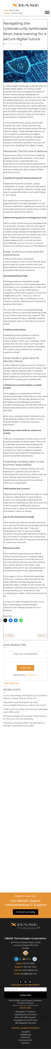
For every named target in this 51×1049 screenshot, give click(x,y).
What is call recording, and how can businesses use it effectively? (25, 710)
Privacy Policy (23, 1005)
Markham (25, 1037)
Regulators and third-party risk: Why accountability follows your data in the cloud (24, 703)
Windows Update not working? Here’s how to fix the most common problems (24, 717)
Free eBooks (11, 683)
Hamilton (25, 1043)
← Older (9, 635)
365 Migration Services (25, 1023)
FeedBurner (32, 675)
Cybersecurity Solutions (25, 1014)
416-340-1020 (30, 967)
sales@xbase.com (28, 974)
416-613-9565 (29, 963)
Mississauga (25, 1034)
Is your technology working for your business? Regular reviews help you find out (25, 696)
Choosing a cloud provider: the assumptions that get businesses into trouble (24, 724)
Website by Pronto (33, 1005)
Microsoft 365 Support (25, 1017)
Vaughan (25, 1032)
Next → (42, 635)
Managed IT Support (25, 1012)
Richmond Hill (25, 1040)
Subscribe (25, 995)
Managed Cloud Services (25, 1020)
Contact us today (25, 912)
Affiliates (14, 1005)
